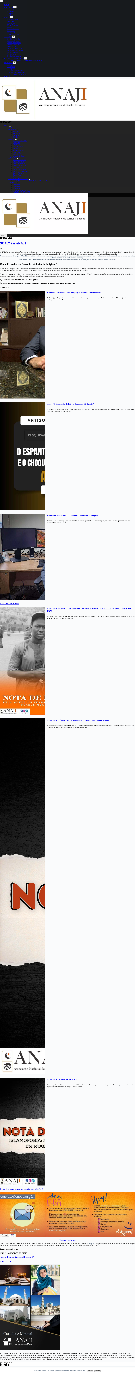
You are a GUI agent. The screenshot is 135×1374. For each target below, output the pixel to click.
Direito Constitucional (20, 169)
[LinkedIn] (6, 122)
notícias (15, 148)
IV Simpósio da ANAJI (20, 190)
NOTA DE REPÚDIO (9, 604)
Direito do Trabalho (19, 160)
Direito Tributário (18, 173)
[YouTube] (9, 122)
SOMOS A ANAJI (13, 243)
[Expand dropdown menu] (10, 126)
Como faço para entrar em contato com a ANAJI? (21, 1189)
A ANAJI (16, 131)
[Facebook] (1, 122)
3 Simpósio (16, 188)
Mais (6, 126)
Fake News (16, 143)
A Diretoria (16, 133)
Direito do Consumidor (20, 171)
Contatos (16, 135)
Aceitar (90, 1370)
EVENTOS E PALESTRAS (18, 179)
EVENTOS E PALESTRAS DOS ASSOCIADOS (30, 181)
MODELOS (17, 154)
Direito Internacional (19, 163)
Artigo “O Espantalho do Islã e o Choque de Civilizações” (70, 404)
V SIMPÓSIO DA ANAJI (21, 192)
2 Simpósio (16, 186)
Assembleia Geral (18, 156)
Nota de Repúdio (18, 150)
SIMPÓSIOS (12, 182)
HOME (11, 127)
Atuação (11, 139)
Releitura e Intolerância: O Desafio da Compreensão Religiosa (72, 515)
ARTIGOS (12, 158)
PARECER (16, 152)
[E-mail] (11, 122)
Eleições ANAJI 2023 (20, 141)
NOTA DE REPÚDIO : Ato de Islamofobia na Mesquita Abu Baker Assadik (78, 720)
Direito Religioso (18, 162)
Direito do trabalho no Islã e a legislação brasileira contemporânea (74, 292)
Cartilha (15, 137)
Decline (97, 1370)
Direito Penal (17, 175)
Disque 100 (16, 145)
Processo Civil (17, 167)
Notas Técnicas (18, 146)
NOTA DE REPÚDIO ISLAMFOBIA (62, 1079)
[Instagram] (4, 122)
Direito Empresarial (19, 165)
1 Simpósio (16, 184)
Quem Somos (13, 129)
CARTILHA (5, 1261)
